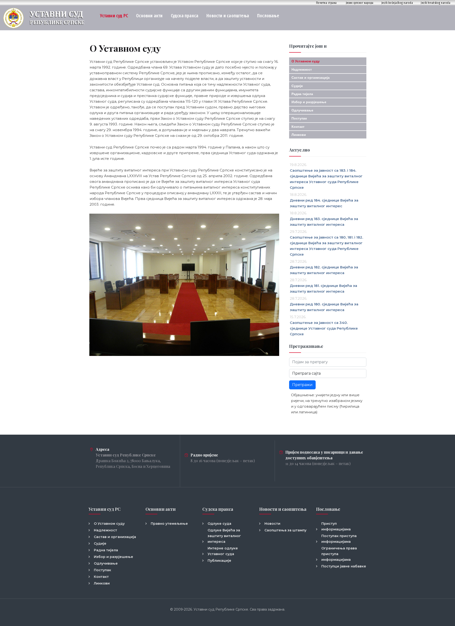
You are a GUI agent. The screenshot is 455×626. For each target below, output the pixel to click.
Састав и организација (310, 77)
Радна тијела (302, 94)
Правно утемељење (169, 523)
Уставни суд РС (114, 15)
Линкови (298, 135)
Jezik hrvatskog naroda (435, 3)
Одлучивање (302, 110)
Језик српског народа (359, 3)
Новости (272, 523)
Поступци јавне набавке (343, 566)
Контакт (298, 127)
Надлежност (301, 69)
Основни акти (149, 15)
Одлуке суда (219, 523)
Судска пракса (185, 15)
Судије (297, 86)
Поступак (299, 118)
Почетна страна (326, 3)
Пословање (268, 15)
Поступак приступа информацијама (339, 539)
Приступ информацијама (336, 526)
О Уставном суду (305, 61)
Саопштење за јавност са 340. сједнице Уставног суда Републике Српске (324, 328)
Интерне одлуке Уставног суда (223, 551)
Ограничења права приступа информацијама (339, 554)
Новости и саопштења (227, 15)
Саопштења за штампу (285, 530)
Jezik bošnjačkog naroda (397, 3)
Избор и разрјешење (308, 102)
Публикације (219, 560)
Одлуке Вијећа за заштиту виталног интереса (224, 536)
